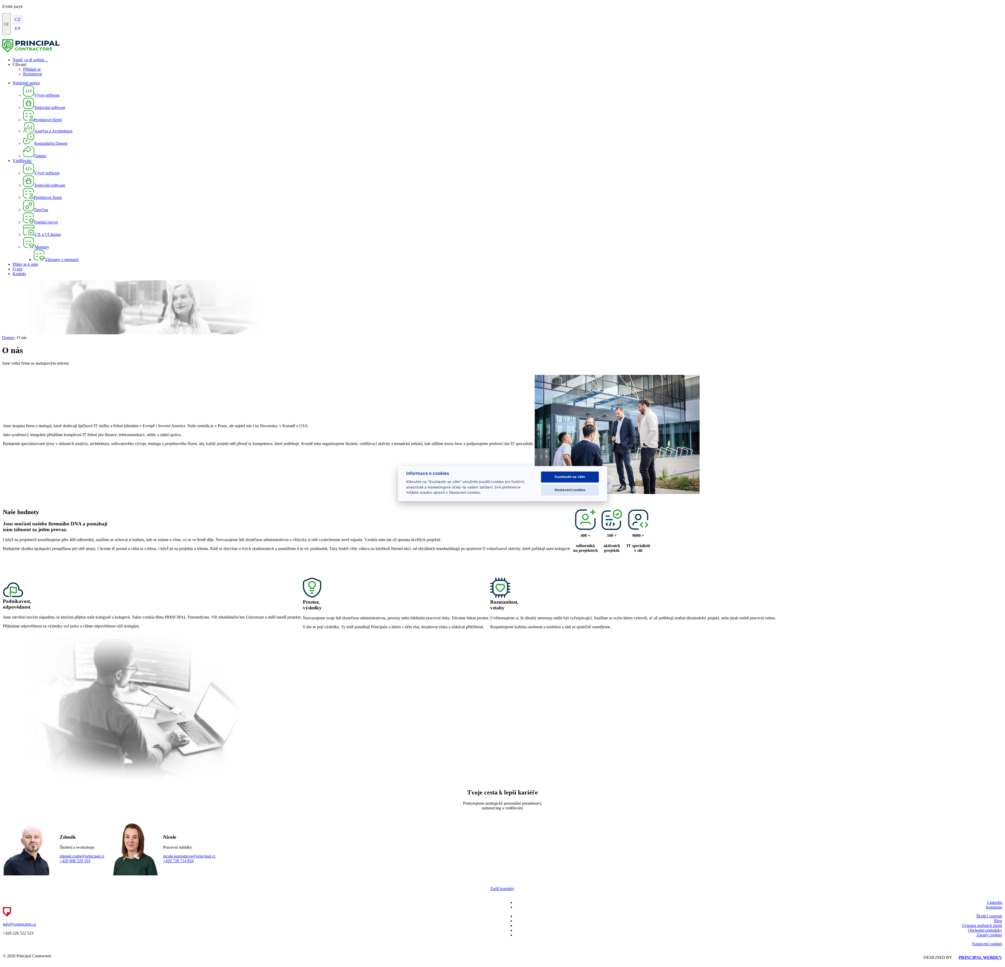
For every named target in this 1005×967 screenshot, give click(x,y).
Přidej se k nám (25, 264)
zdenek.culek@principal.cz (82, 856)
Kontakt (19, 273)
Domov (8, 337)
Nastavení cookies (987, 944)
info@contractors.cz (19, 924)
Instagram (994, 907)
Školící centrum (989, 916)
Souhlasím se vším (570, 477)
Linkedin (994, 902)
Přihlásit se (32, 69)
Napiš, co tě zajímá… (30, 60)
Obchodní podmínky (985, 930)
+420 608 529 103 (75, 861)
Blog (998, 921)
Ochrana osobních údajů (982, 925)
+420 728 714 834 (178, 861)
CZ (6, 24)
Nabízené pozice (26, 83)
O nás (17, 269)
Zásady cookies (989, 935)
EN (18, 28)
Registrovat (32, 74)
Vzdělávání (22, 160)
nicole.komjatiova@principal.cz (189, 856)
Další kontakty (502, 888)
